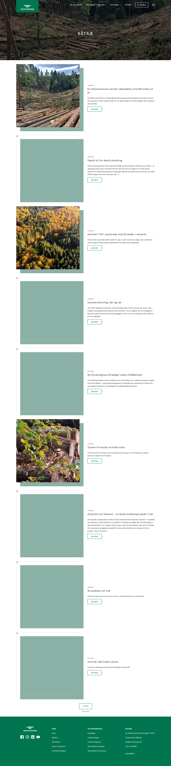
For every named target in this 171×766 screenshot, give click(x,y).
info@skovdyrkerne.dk (133, 742)
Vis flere (85, 706)
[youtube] (38, 737)
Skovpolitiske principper (96, 746)
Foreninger (114, 5)
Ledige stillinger (93, 738)
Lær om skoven (76, 5)
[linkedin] (32, 737)
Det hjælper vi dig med (95, 5)
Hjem (54, 733)
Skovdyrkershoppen (59, 751)
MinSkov (142, 5)
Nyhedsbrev (56, 742)
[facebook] (22, 737)
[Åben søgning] (152, 5)
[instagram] (27, 737)
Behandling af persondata (97, 751)
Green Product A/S (58, 746)
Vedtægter (91, 733)
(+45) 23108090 (131, 746)
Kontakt (128, 5)
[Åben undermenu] (105, 5)
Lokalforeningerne (94, 742)
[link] (27, 6)
